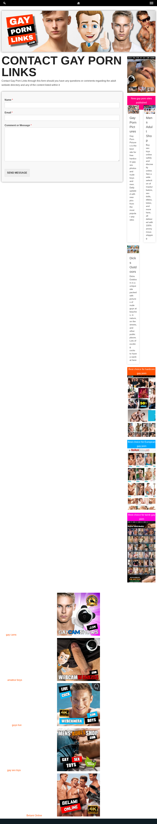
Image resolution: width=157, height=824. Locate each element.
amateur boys (14, 680)
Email (9, 112)
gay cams (11, 634)
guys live (17, 725)
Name (9, 100)
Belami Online (34, 815)
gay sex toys (14, 770)
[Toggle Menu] (151, 3)
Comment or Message (18, 125)
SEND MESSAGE (17, 172)
